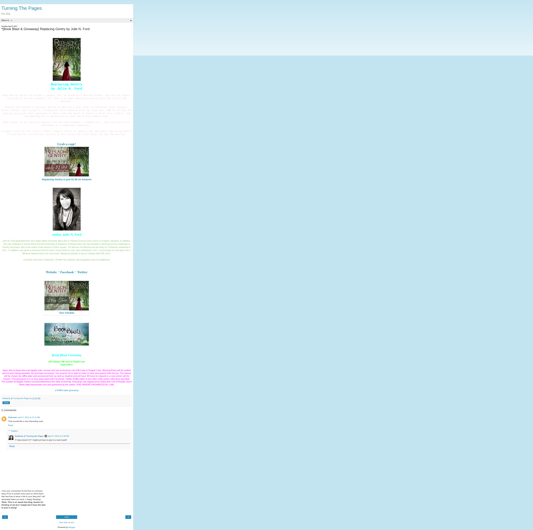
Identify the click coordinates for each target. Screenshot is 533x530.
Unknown (12, 417)
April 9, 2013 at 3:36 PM (58, 436)
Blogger (72, 527)
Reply (10, 425)
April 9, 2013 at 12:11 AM (29, 417)
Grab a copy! (66, 143)
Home (66, 517)
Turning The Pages (21, 8)
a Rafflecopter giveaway (67, 390)
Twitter (82, 272)
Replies (14, 431)
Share (6, 403)
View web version (66, 522)
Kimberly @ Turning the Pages (29, 436)
